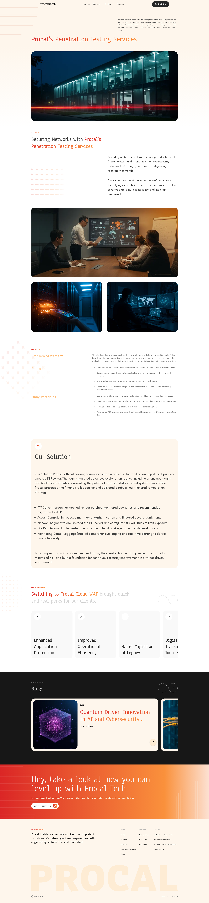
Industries (124, 844)
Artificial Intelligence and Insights (166, 844)
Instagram (174, 896)
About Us (124, 839)
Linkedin (162, 896)
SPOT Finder (142, 844)
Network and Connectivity (163, 835)
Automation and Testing (162, 839)
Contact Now (160, 4)
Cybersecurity (159, 849)
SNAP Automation (144, 835)
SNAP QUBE (142, 839)
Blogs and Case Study (128, 849)
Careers (123, 854)
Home (123, 835)
